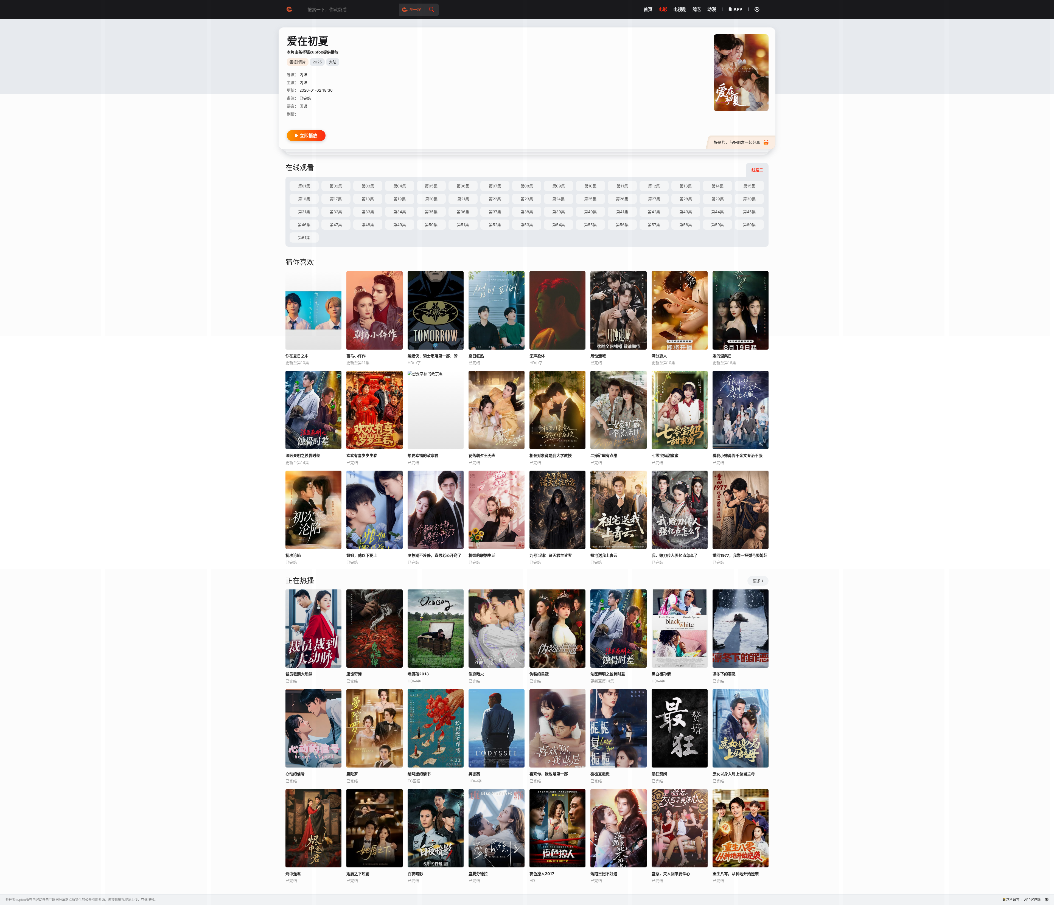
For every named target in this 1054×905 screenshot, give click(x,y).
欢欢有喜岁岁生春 (361, 455)
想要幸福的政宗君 (423, 455)
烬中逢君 (293, 873)
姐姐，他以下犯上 (361, 555)
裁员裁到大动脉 (298, 673)
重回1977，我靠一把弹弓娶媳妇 (740, 555)
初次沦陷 (293, 555)
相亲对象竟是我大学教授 (550, 455)
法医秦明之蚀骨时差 (302, 455)
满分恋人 (659, 355)
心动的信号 (295, 773)
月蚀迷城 (598, 355)
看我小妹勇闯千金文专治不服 (738, 455)
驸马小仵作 (356, 355)
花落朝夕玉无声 (482, 455)
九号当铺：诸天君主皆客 (550, 555)
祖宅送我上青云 (603, 555)
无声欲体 (537, 355)
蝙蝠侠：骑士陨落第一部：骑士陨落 (436, 355)
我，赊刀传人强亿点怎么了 (675, 555)
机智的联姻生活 (482, 555)
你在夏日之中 (297, 355)
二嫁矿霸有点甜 (603, 455)
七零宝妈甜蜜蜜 (665, 455)
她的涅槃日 (722, 355)
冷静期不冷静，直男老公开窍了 (434, 555)
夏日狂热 (476, 355)
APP (737, 9)
